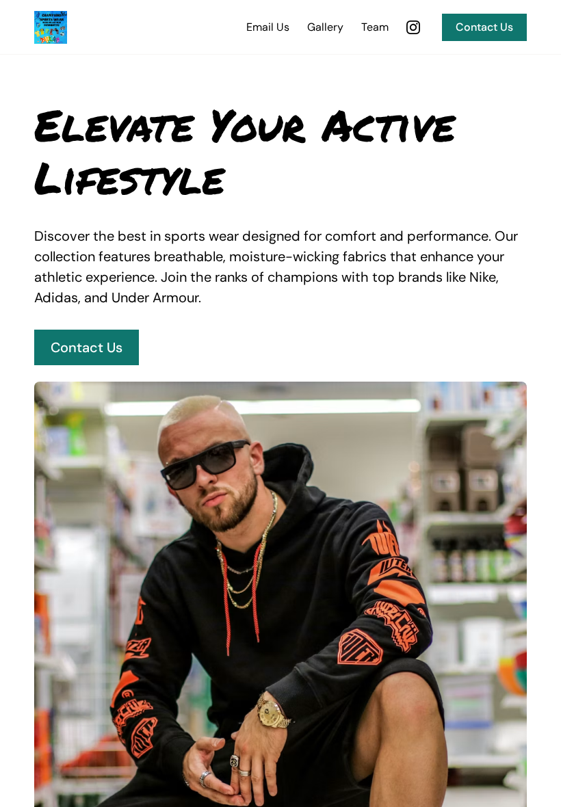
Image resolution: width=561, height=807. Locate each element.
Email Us (267, 27)
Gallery (325, 27)
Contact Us (484, 27)
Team (375, 27)
